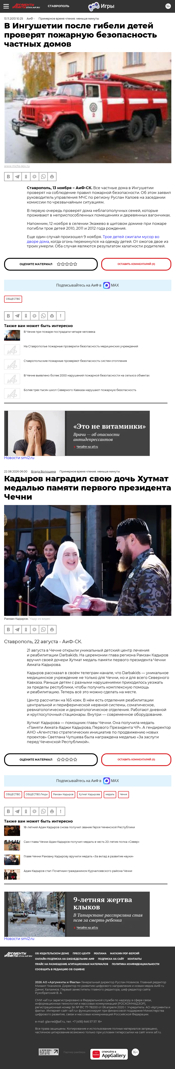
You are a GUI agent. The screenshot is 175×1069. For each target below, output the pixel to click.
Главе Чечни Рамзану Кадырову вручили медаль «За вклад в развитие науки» (79, 856)
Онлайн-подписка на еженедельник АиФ (64, 958)
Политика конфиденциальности (135, 964)
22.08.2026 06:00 (15, 471)
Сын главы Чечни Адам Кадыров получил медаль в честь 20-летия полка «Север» (81, 841)
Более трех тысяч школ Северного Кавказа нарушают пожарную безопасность (80, 390)
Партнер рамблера (74, 1052)
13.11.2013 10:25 (13, 18)
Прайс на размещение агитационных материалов (71, 964)
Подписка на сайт (111, 958)
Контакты (135, 958)
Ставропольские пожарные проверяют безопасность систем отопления (75, 361)
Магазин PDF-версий (124, 953)
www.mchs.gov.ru (17, 166)
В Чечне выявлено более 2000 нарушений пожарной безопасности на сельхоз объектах (86, 375)
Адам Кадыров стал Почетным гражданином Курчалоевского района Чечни (78, 871)
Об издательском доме (52, 953)
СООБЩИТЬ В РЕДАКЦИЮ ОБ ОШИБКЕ (60, 969)
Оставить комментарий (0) (136, 264)
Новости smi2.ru (19, 458)
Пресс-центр (81, 953)
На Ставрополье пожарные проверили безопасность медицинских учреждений (81, 346)
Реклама (100, 953)
